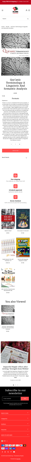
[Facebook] (2, 452)
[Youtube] (14, 452)
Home (3, 26)
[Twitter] (8, 452)
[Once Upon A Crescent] (23, 219)
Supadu (18, 458)
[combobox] (15, 19)
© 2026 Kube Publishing (7, 455)
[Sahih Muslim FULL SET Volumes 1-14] (8, 247)
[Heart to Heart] (8, 219)
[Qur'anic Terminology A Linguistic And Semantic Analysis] (8, 315)
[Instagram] (5, 452)
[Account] (26, 10)
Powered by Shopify (19, 455)
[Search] (28, 19)
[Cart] (29, 10)
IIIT (4, 96)
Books (7, 26)
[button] (15, 158)
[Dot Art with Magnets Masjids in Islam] (23, 247)
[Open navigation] (6, 10)
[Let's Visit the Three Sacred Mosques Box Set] (8, 277)
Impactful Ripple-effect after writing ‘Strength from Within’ (15, 368)
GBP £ (4, 441)
